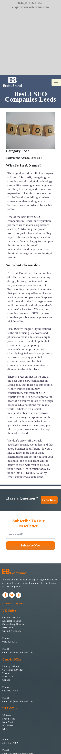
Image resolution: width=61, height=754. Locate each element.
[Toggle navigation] (56, 82)
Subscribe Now (30, 545)
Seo (26, 151)
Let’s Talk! (49, 500)
